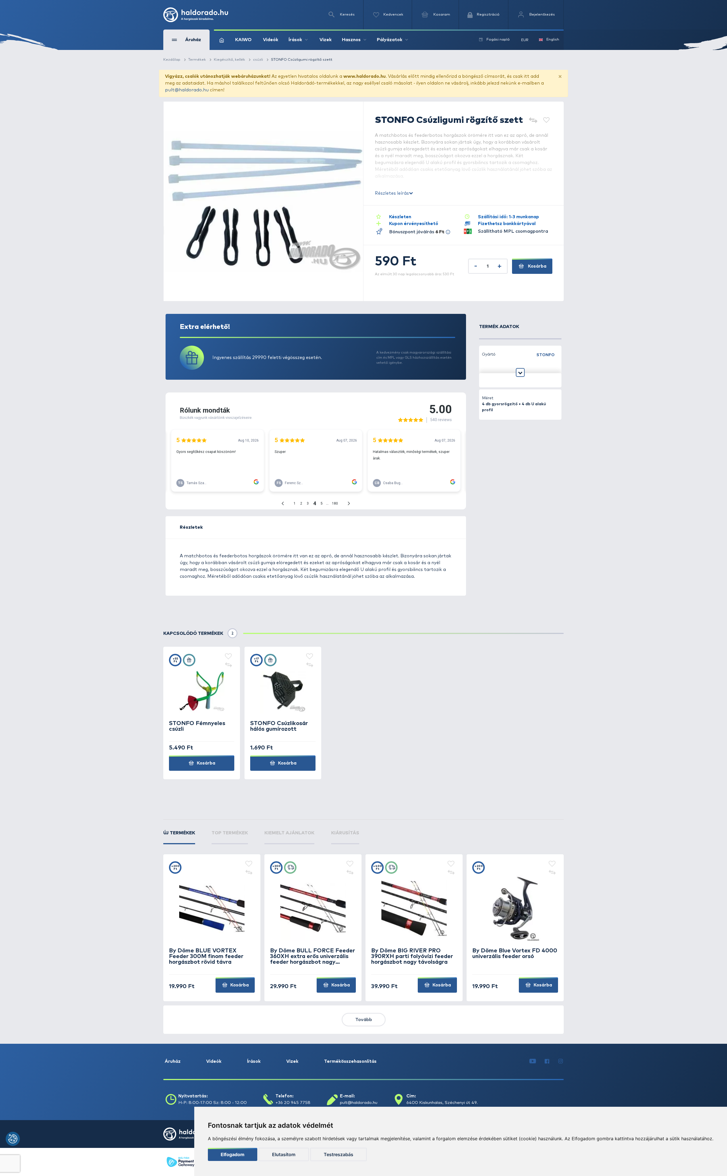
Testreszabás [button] (338, 1154)
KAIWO (243, 39)
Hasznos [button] (351, 39)
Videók (270, 39)
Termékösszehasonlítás (350, 1061)
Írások (254, 1061)
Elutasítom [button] (283, 1154)
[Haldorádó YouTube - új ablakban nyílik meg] (532, 1061)
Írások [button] (295, 39)
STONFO (545, 355)
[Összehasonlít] (533, 121)
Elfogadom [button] (233, 1154)
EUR (524, 40)
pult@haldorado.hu (187, 90)
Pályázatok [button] (389, 39)
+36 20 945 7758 (292, 1103)
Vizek (325, 39)
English (552, 39)
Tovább (363, 1019)
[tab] (179, 837)
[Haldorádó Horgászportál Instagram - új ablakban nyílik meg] (560, 1061)
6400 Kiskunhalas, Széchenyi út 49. (442, 1103)
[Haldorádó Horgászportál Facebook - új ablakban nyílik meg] (547, 1061)
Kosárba (536, 266)
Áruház (173, 1061)
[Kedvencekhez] (546, 121)
